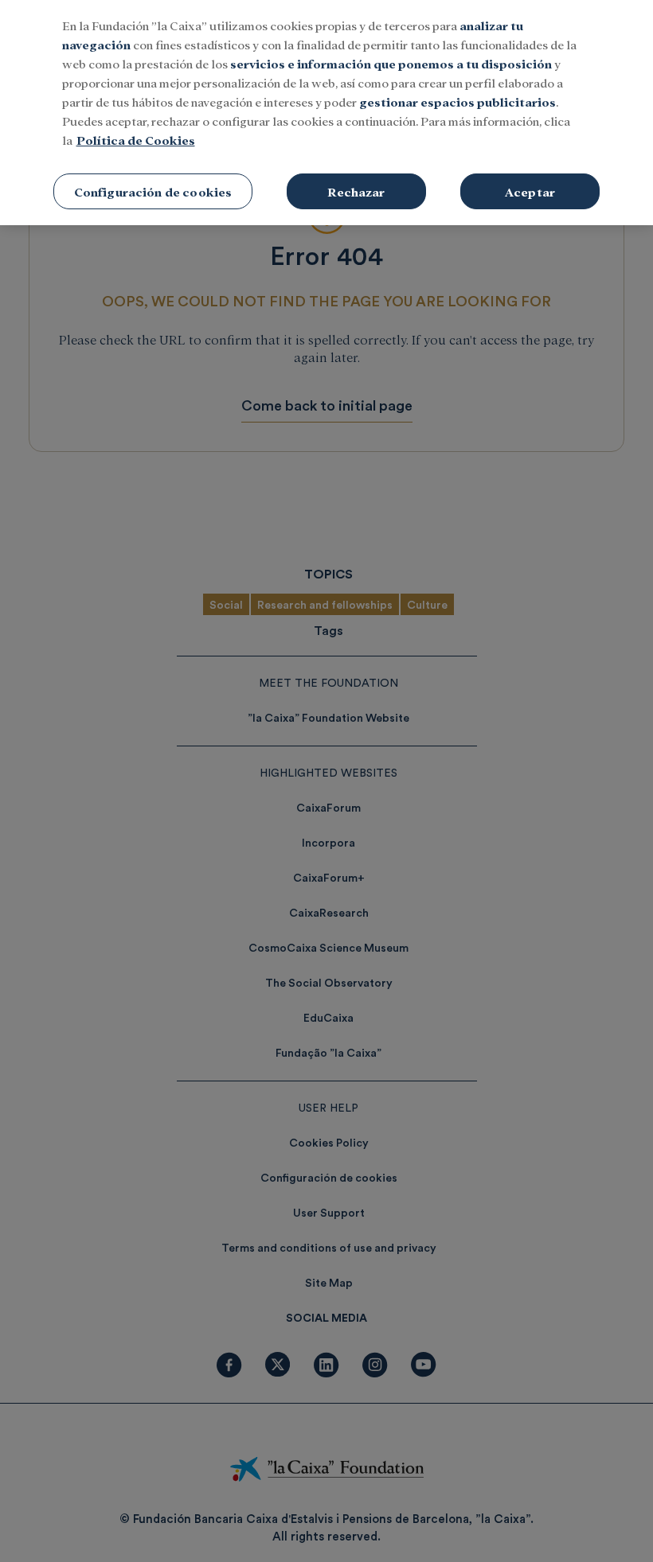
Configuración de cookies (153, 191)
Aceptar (530, 191)
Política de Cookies (135, 139)
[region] (326, 112)
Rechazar (356, 191)
